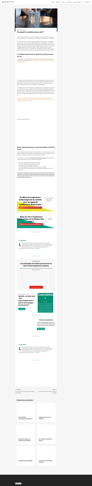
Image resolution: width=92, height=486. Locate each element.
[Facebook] (16, 483)
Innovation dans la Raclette (25, 460)
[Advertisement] (36, 71)
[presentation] (26, 409)
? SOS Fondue (87, 2)
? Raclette (58, 2)
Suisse (42, 45)
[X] (18, 483)
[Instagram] (20, 483)
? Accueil (53, 2)
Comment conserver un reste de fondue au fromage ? (47, 391)
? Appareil (75, 2)
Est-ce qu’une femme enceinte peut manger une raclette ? (24, 391)
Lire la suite (37, 248)
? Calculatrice (69, 2)
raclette (53, 38)
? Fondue (63, 2)
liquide (52, 80)
